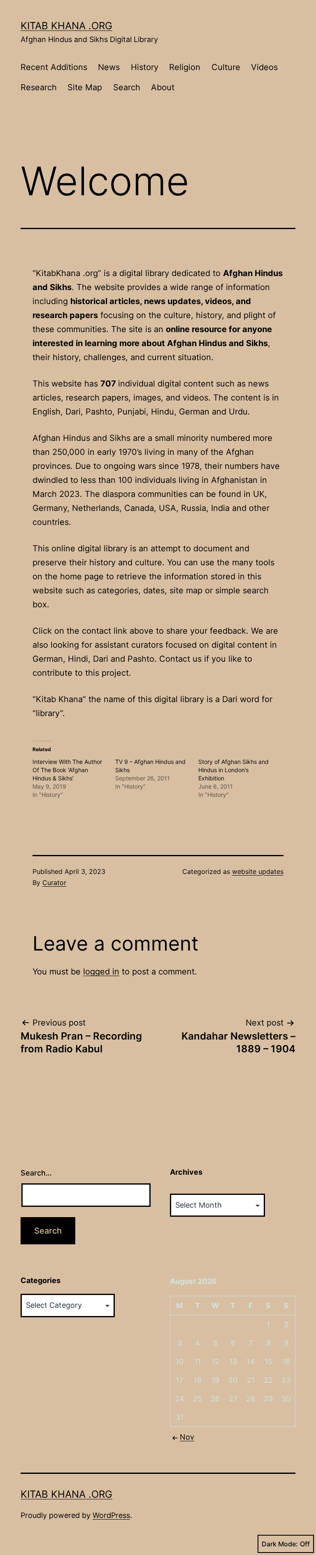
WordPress (111, 1515)
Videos (264, 67)
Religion (184, 67)
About (162, 87)
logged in (101, 972)
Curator (54, 882)
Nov (187, 1437)
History (144, 67)
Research (39, 87)
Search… (36, 1173)
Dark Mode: (280, 1544)
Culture (225, 67)
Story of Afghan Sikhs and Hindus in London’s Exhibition (233, 770)
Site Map (84, 87)
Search (126, 87)
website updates (257, 871)
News (109, 67)
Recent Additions (54, 67)
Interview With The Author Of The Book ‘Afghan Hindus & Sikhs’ (67, 770)
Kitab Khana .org (66, 26)
